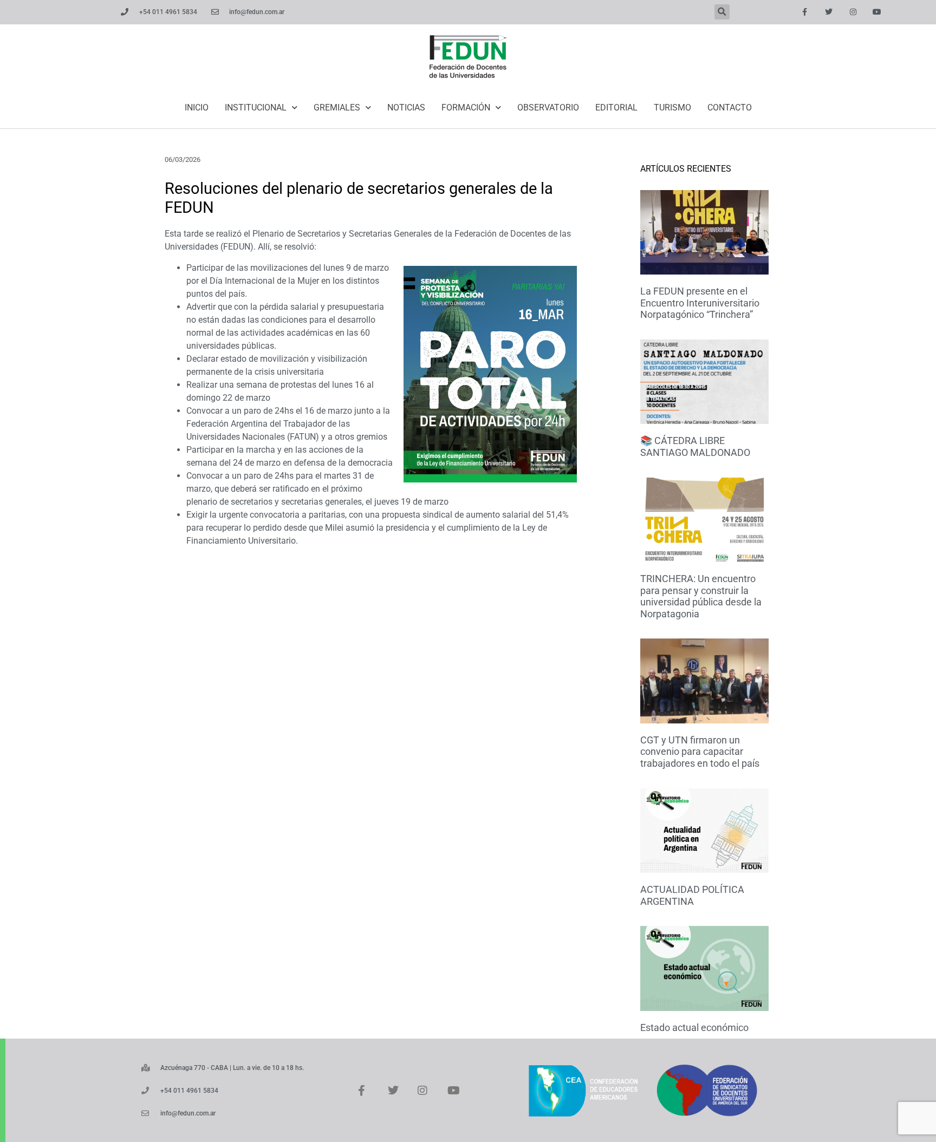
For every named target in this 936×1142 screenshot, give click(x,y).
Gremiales (337, 107)
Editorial (616, 107)
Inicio (197, 107)
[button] (722, 11)
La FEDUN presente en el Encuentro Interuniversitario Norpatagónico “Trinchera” (699, 302)
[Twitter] (828, 12)
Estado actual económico (694, 1027)
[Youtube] (877, 12)
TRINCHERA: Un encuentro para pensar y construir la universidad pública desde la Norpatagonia (701, 596)
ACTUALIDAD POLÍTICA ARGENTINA (692, 895)
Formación (465, 107)
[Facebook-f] (804, 12)
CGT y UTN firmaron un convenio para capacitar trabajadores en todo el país (699, 751)
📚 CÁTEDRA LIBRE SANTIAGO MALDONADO (695, 446)
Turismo (672, 107)
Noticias (406, 107)
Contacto (729, 107)
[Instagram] (853, 12)
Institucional (256, 107)
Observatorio (548, 107)
